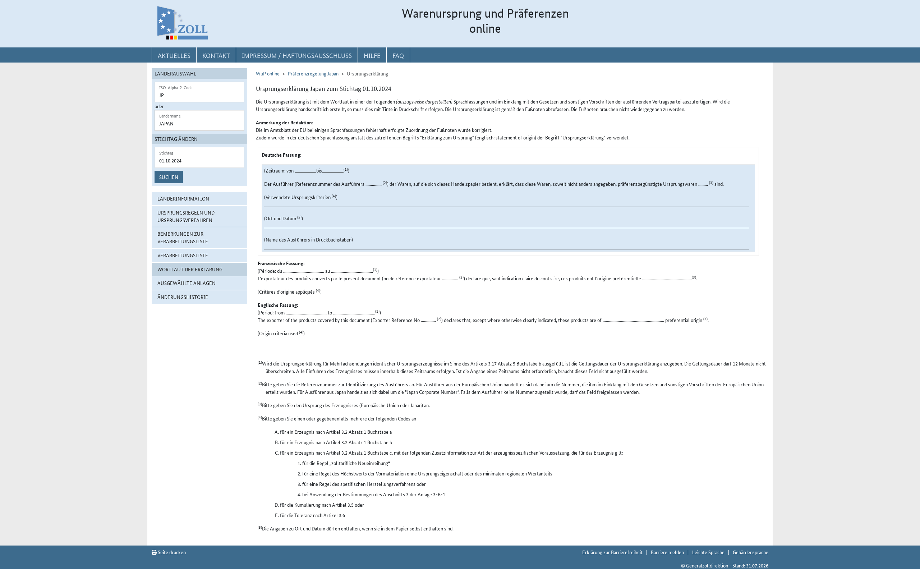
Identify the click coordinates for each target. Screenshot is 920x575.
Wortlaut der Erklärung (189, 269)
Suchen (168, 176)
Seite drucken (171, 552)
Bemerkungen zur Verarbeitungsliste (182, 237)
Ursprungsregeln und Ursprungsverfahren (186, 216)
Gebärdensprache (750, 552)
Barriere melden (667, 552)
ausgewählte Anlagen (186, 282)
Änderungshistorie (182, 296)
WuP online (268, 73)
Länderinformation (183, 198)
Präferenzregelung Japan (313, 73)
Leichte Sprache (708, 552)
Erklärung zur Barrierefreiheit (612, 552)
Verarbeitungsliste (182, 255)
